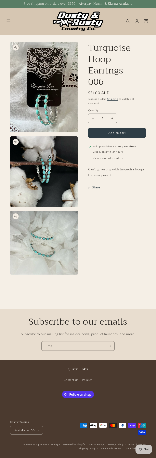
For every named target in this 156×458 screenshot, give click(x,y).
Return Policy (96, 444)
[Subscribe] (109, 346)
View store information (108, 158)
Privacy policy (116, 444)
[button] (8, 21)
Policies (87, 380)
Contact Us (71, 380)
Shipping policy (87, 448)
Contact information (110, 448)
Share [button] (96, 187)
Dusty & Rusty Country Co (47, 444)
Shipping (112, 99)
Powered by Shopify (74, 444)
